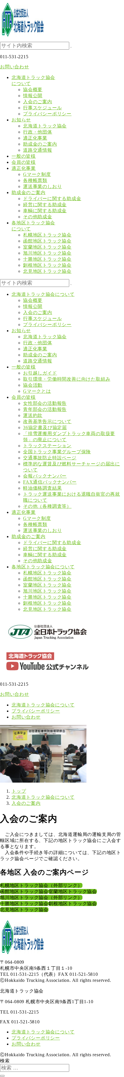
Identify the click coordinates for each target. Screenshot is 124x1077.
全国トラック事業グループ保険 (57, 451)
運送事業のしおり (42, 186)
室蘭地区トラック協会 (47, 247)
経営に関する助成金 (45, 204)
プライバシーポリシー (47, 113)
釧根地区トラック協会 (47, 265)
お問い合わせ (14, 66)
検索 (5, 1060)
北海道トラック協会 (45, 125)
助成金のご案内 (40, 144)
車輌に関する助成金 (45, 210)
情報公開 (32, 95)
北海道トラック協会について (43, 294)
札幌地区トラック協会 (47, 234)
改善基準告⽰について (47, 421)
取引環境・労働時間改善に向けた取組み (66, 379)
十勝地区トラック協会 (47, 259)
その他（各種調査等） (47, 506)
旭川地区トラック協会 (47, 253)
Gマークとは (37, 391)
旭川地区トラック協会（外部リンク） (41, 897)
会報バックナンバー (45, 475)
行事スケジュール (42, 107)
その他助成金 (37, 216)
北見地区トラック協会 (47, 271)
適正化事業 (35, 138)
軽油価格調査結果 (42, 488)
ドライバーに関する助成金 (52, 198)
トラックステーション (47, 445)
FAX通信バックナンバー (50, 482)
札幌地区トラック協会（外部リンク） (41, 885)
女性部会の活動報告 (45, 403)
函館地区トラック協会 (47, 240)
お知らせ (21, 330)
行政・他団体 (37, 131)
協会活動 (32, 385)
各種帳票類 (35, 180)
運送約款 (32, 415)
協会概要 (32, 89)
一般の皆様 (24, 366)
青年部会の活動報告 (45, 409)
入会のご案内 (37, 101)
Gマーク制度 (37, 174)
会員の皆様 (24, 397)
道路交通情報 (37, 150)
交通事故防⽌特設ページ (49, 457)
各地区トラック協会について (43, 566)
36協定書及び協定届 (45, 427)
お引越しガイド (40, 373)
